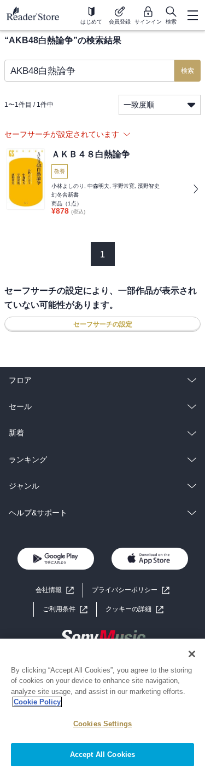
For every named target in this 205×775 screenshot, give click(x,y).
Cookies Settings (102, 724)
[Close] (192, 654)
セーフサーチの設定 (102, 324)
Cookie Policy (37, 702)
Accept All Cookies (102, 754)
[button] (134, 609)
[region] (102, 707)
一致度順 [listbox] (139, 104)
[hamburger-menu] (192, 15)
